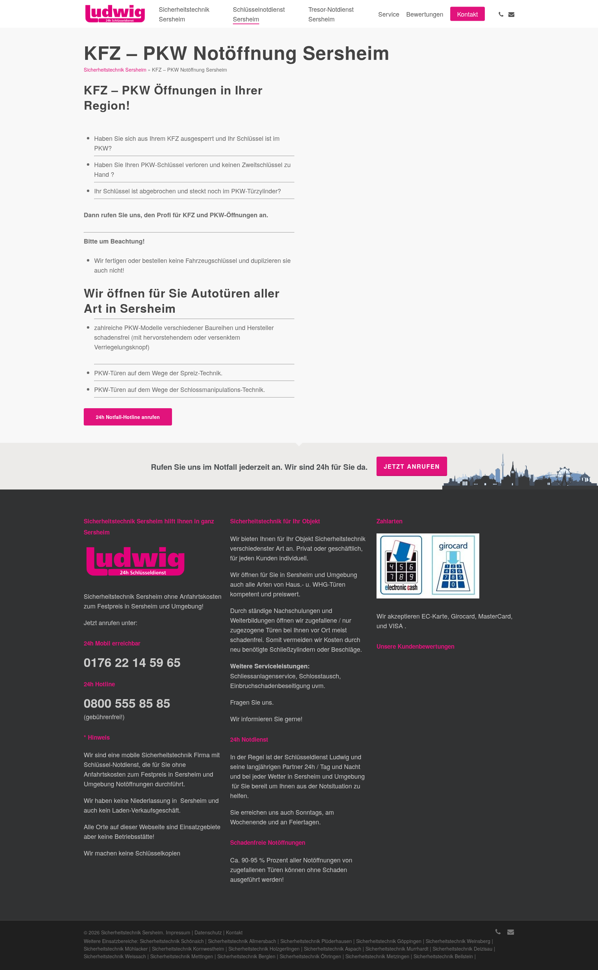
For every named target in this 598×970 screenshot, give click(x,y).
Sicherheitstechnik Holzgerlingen (264, 948)
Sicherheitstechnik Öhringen (310, 956)
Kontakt (234, 932)
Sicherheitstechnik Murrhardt (396, 948)
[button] (128, 416)
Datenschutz (208, 932)
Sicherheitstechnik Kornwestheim (188, 948)
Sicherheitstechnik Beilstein (443, 956)
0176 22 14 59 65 (132, 662)
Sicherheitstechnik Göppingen (389, 940)
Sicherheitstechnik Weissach (115, 956)
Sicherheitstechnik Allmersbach (242, 940)
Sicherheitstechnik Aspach (332, 948)
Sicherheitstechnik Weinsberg (458, 940)
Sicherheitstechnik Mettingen (181, 956)
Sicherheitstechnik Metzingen (377, 956)
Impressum (178, 932)
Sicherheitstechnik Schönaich (172, 940)
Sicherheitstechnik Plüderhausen (316, 940)
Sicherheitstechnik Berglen (246, 956)
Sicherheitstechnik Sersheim (115, 69)
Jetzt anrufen (412, 466)
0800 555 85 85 (127, 703)
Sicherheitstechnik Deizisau (462, 948)
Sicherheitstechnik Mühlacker (116, 948)
